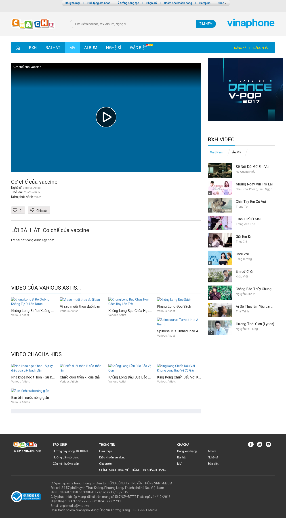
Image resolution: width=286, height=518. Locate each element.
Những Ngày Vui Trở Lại (254, 184)
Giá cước (105, 463)
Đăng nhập (261, 48)
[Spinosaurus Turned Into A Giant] (179, 322)
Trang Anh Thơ (245, 224)
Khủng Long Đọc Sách (174, 306)
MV (72, 47)
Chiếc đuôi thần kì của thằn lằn (83, 377)
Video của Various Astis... (46, 288)
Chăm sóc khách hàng (178, 3)
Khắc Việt (242, 276)
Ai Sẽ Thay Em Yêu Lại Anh (256, 306)
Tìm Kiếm (205, 24)
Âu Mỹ (236, 152)
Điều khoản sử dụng (112, 457)
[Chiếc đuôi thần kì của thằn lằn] (82, 368)
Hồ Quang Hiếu (245, 172)
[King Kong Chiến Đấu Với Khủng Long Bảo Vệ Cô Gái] (179, 368)
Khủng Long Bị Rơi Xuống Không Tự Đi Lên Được (48, 310)
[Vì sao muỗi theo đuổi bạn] (80, 299)
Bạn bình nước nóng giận (30, 397)
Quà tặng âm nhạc (98, 3)
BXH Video (221, 140)
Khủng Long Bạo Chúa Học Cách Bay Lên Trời (143, 310)
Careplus (204, 3)
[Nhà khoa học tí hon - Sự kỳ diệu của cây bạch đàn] (33, 368)
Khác (221, 3)
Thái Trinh (242, 311)
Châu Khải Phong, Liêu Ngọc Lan (257, 189)
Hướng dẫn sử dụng (66, 457)
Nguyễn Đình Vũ (246, 294)
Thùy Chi (241, 241)
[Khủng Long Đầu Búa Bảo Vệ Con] (130, 368)
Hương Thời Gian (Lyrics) (255, 324)
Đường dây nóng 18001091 (70, 451)
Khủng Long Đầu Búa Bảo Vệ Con (133, 377)
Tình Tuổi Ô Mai (248, 219)
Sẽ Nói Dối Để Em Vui (252, 166)
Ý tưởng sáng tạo (128, 3)
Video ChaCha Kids (36, 354)
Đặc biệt (138, 47)
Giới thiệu (105, 451)
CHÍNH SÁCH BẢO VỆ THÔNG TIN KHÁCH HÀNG (132, 470)
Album (90, 47)
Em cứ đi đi (244, 271)
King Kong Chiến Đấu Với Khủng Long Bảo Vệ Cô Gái (197, 377)
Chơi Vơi (242, 254)
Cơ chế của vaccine (34, 181)
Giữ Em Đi (243, 236)
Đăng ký (240, 48)
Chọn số (151, 3)
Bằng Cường (244, 259)
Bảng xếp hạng (187, 451)
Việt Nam (216, 152)
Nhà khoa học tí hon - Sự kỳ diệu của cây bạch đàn (49, 377)
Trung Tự (242, 206)
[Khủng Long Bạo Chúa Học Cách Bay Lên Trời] (130, 301)
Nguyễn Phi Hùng (247, 329)
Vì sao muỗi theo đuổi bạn (80, 306)
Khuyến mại (72, 3)
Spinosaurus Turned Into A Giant (182, 331)
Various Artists (20, 381)
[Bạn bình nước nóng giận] (30, 391)
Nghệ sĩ (113, 47)
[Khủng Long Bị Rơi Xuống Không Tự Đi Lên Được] (33, 301)
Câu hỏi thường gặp (66, 463)
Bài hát (53, 47)
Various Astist (20, 315)
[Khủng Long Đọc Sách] (174, 299)
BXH (33, 47)
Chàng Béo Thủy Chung (253, 289)
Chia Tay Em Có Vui (251, 201)
